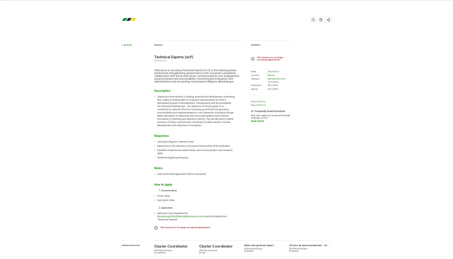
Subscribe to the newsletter (328, 20)
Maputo (271, 75)
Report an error (258, 105)
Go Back (128, 45)
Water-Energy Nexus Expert (259, 245)
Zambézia (161, 253)
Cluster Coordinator (171, 246)
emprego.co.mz (134, 20)
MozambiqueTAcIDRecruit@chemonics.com (181, 216)
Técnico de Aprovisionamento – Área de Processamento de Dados (325, 245)
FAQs (321, 20)
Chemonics (273, 71)
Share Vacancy (258, 101)
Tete (203, 253)
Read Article (257, 121)
